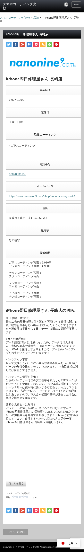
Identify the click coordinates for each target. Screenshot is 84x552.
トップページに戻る (15, 532)
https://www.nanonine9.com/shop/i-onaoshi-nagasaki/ (42, 196)
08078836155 (17, 174)
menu (76, 4)
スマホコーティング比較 (27, 547)
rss (66, 4)
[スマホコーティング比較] (20, 6)
